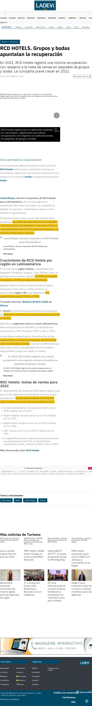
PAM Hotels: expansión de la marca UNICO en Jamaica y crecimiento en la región (80, 558)
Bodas (17, 500)
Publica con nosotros (65, 692)
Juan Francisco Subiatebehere (23, 159)
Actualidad (4, 668)
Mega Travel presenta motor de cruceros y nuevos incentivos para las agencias (81, 588)
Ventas (43, 500)
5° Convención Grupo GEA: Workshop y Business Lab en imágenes (33, 588)
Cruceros (61, 18)
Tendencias (52, 18)
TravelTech (31, 18)
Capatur (60, 27)
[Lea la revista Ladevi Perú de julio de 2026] (10, 543)
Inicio (4, 42)
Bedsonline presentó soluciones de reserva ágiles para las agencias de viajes (9, 590)
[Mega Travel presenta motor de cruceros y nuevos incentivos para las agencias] (81, 575)
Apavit (68, 27)
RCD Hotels (6, 169)
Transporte (41, 18)
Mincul (76, 27)
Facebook (36, 672)
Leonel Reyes (7, 198)
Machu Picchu (41, 27)
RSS (73, 702)
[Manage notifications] (87, 701)
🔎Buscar (20, 684)
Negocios (21, 18)
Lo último (12, 18)
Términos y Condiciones (9, 699)
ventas (28, 176)
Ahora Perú (86, 27)
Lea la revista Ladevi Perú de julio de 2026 (8, 553)
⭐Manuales (71, 18)
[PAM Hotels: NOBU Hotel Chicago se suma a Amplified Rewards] (34, 543)
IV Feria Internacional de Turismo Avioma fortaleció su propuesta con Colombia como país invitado (57, 591)
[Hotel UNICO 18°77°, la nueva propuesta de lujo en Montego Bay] (58, 543)
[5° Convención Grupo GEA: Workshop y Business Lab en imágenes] (34, 575)
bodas (3, 180)
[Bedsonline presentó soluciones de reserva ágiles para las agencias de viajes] (10, 575)
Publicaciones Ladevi (53, 669)
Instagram (36, 676)
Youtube (35, 684)
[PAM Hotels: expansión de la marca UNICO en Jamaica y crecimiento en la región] (81, 543)
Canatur (51, 27)
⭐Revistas (82, 18)
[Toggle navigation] (5, 13)
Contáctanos (69, 697)
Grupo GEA (29, 27)
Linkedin (35, 680)
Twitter (35, 668)
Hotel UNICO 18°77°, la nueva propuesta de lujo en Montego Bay (57, 555)
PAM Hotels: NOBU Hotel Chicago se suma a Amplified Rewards (34, 555)
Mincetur (18, 27)
